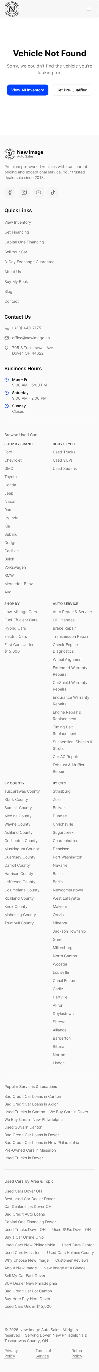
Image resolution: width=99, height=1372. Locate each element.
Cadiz (58, 988)
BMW (9, 575)
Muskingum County (21, 848)
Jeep (8, 493)
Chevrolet (13, 460)
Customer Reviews (72, 1260)
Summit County (18, 807)
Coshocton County (21, 840)
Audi (8, 592)
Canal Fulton (64, 980)
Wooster (60, 964)
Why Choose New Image (26, 1260)
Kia (7, 526)
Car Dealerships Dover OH (27, 1206)
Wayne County (17, 824)
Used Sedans (65, 468)
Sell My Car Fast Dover (24, 1275)
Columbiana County (22, 890)
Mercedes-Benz (18, 583)
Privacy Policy (11, 1353)
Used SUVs (63, 460)
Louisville (61, 972)
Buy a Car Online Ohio (24, 1237)
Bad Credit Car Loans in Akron (31, 1104)
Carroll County (17, 865)
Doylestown (63, 1013)
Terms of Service (43, 1353)
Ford (8, 452)
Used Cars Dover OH (23, 1191)
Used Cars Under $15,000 (28, 1306)
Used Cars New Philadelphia (29, 1244)
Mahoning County (20, 914)
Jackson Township (69, 931)
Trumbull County (19, 923)
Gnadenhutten (65, 840)
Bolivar (59, 807)
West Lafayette (66, 898)
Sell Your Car (15, 251)
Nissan (10, 501)
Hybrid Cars (15, 628)
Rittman (60, 1046)
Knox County (16, 906)
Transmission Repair (71, 636)
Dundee (60, 815)
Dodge (10, 542)
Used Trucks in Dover (23, 1157)
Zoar (57, 799)
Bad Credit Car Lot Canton (28, 1291)
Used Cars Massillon (22, 1252)
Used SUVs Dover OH (71, 1229)
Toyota (10, 476)
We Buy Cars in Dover (69, 1111)
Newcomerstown (68, 890)
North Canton (65, 955)
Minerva (60, 923)
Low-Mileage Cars (20, 611)
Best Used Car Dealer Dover (29, 1198)
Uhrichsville (63, 824)
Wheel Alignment (68, 659)
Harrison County (18, 873)
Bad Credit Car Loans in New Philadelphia (41, 1142)
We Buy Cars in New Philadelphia (34, 1119)
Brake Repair (64, 628)
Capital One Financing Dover (30, 1221)
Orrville (59, 914)
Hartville (60, 997)
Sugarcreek (63, 832)
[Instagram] (24, 192)
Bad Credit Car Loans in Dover (31, 1134)
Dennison (61, 848)
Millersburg (63, 947)
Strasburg (62, 791)
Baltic (58, 873)
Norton (59, 1054)
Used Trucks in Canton (24, 1111)
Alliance (60, 1030)
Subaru (10, 534)
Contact (11, 301)
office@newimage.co (31, 337)
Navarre (60, 865)
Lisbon (59, 1062)
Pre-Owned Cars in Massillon (30, 1150)
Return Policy (77, 1353)
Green (58, 939)
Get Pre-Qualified (71, 90)
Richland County (19, 898)
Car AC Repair (65, 756)
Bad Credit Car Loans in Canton (32, 1096)
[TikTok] (52, 192)
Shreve (59, 1021)
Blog (8, 291)
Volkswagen (15, 567)
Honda (10, 484)
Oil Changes (64, 620)
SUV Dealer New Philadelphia (30, 1283)
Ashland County (18, 832)
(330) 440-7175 (26, 328)
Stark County (16, 799)
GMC (8, 468)
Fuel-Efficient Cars (20, 620)
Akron (58, 1005)
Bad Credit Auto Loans (24, 1214)
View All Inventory (27, 90)
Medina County (18, 815)
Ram (8, 509)
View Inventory (17, 222)
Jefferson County (19, 881)
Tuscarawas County (22, 791)
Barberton (62, 1038)
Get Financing (16, 232)
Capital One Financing (24, 242)
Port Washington (67, 857)
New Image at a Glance (64, 1268)
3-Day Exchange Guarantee (29, 261)
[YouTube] (38, 192)
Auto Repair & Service (72, 611)
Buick (9, 559)
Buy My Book (16, 281)
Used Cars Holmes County (70, 1252)
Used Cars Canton (78, 1244)
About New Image (20, 1268)
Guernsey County (19, 857)
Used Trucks (64, 452)
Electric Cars (15, 636)
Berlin (58, 881)
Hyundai (11, 517)
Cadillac (11, 550)
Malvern (60, 906)
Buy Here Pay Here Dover (27, 1298)
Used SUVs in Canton (23, 1127)
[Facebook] (9, 192)
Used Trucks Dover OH (25, 1229)
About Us (12, 271)
